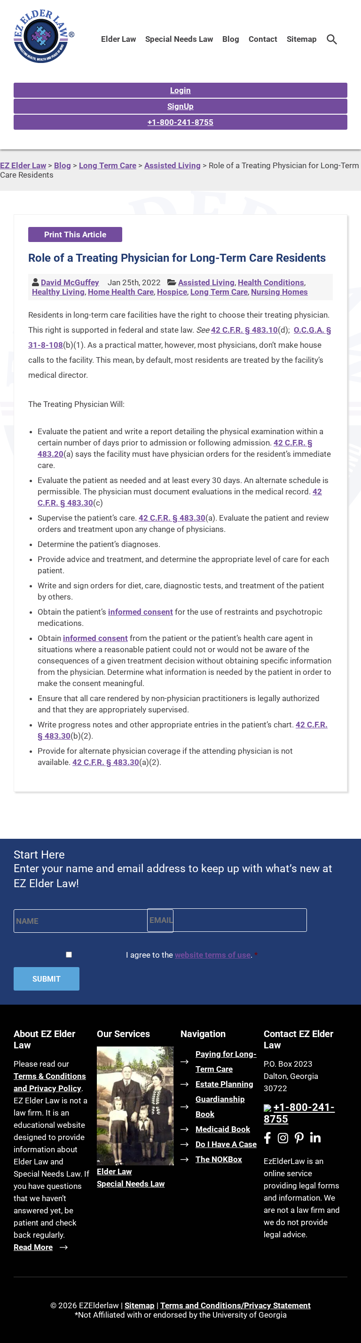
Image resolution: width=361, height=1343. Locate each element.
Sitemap (302, 39)
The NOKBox (219, 1159)
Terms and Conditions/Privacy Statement (235, 1305)
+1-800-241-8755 (180, 122)
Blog (230, 39)
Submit (46, 979)
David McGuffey (70, 282)
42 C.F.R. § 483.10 (244, 330)
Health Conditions (271, 282)
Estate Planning (224, 1084)
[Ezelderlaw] (44, 60)
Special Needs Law (179, 39)
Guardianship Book (220, 1106)
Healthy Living (58, 292)
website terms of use (213, 955)
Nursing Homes (279, 292)
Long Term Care (219, 292)
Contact (263, 39)
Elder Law (118, 39)
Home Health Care (121, 292)
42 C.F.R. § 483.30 (172, 518)
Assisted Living (206, 282)
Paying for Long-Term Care (226, 1061)
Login (180, 90)
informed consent (140, 612)
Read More (33, 1247)
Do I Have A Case (226, 1144)
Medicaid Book (223, 1129)
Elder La (111, 1171)
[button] (332, 39)
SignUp (180, 106)
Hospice (172, 292)
